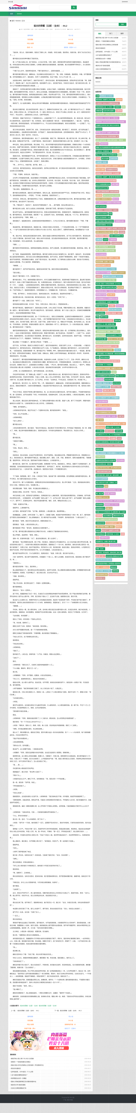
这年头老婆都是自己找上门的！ (106, 412)
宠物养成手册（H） (71, 1024)
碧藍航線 (115, 571)
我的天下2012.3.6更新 (103, 272)
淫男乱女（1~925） (107, 96)
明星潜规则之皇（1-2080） (104, 107)
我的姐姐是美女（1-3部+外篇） (106, 280)
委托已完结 (104, 317)
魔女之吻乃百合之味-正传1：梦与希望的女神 (110, 501)
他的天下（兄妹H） (71, 1028)
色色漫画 (30, 39)
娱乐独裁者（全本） (102, 545)
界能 (97, 317)
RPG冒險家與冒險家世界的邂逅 (106, 180)
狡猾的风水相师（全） (103, 243)
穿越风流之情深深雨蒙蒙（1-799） (107, 346)
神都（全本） (100, 549)
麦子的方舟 (116, 383)
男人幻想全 (99, 379)
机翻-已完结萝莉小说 (116, 236)
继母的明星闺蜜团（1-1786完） (106, 269)
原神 (122, 534)
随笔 (123, 107)
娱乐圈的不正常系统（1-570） (112, 276)
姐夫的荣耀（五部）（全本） (31, 29)
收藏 (106, 486)
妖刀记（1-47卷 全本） (115, 339)
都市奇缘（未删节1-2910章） (105, 99)
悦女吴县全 (99, 486)
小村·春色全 (100, 431)
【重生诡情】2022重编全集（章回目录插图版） (111, 353)
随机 (99, 33)
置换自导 (119, 526)
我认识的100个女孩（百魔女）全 (106, 482)
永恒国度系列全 (117, 243)
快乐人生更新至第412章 (103, 409)
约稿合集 (99, 239)
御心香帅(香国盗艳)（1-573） (105, 247)
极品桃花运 (119, 306)
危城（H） (30, 47)
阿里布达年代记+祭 (102, 188)
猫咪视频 (30, 35)
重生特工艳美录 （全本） (114, 313)
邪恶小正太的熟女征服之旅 (104, 232)
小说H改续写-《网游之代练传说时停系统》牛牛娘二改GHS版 (110, 115)
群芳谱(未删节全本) (115, 309)
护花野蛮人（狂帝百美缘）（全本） (107, 210)
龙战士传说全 (100, 335)
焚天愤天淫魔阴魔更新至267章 (105, 394)
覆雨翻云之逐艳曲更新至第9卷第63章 (107, 361)
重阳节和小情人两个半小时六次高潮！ (23, 1058)
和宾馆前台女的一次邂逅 (103, 58)
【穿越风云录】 (120, 221)
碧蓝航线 (116, 151)
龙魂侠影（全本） (101, 162)
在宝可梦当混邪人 (109, 110)
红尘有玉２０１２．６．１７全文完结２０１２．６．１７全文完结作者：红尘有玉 (110, 435)
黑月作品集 (105, 158)
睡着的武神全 (109, 431)
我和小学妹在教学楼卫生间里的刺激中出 (108, 62)
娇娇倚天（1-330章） (103, 387)
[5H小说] (18, 8)
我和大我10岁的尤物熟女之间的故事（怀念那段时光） (28, 1065)
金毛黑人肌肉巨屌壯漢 (103, 372)
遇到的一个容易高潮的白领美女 (21, 1062)
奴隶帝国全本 (100, 534)
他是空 (114, 372)
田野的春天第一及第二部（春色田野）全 (108, 475)
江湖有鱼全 (112, 239)
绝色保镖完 (99, 504)
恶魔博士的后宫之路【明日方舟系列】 (108, 125)
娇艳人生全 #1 (120, 376)
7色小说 (70, 35)
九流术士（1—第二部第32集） (105, 324)
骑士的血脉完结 (101, 254)
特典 (110, 214)
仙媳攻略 (99, 515)
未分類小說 (111, 295)
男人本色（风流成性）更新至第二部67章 (108, 552)
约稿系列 (117, 107)
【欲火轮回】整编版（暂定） (105, 526)
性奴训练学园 (109, 379)
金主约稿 (120, 287)
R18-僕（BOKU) (110, 493)
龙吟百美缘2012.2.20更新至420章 (106, 298)
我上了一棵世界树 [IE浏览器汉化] (106, 155)
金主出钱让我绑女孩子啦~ (114, 556)
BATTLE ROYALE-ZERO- (111, 195)
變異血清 (113, 567)
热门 (110, 33)
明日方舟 (115, 199)
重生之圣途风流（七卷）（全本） (106, 416)
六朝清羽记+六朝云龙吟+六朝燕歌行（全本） (110, 166)
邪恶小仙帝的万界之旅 (109, 287)
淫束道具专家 (100, 523)
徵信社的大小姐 (118, 515)
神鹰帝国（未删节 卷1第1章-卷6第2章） (109, 177)
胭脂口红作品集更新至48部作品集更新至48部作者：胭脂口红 (110, 148)
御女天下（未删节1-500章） (111, 530)
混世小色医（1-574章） (103, 571)
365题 (119, 438)
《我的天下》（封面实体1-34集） (106, 328)
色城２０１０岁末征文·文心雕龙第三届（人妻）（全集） (110, 424)
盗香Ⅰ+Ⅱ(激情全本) (102, 567)
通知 (116, 232)
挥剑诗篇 (99, 129)
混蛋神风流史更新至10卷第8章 (105, 460)
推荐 (122, 33)
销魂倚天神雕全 (116, 387)
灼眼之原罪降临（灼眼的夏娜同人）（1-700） (110, 453)
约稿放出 (99, 390)
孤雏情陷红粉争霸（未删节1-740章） (107, 258)
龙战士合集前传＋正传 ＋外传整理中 (107, 398)
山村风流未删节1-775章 (113, 335)
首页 (11, 14)
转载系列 (99, 276)
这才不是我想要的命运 (103, 184)
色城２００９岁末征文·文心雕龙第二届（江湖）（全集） (110, 512)
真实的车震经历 (16, 1068)
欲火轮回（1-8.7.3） (102, 497)
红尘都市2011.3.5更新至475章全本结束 (108, 202)
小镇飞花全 (99, 420)
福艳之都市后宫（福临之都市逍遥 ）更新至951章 (109, 140)
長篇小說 (109, 508)
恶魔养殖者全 (105, 538)
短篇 (97, 144)
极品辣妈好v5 (100, 508)
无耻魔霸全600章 (111, 169)
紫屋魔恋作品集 (101, 295)
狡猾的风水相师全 (101, 214)
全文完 (105, 239)
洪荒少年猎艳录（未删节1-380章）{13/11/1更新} (110, 229)
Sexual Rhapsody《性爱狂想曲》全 (107, 136)
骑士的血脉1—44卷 (102, 236)
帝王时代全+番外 (101, 339)
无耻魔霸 (113, 438)
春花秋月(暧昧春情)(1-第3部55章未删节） (109, 442)
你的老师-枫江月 (115, 545)
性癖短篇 (119, 99)
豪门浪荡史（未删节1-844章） (105, 250)
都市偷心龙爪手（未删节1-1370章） (107, 133)
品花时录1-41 (100, 578)
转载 (97, 538)
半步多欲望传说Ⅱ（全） (114, 523)
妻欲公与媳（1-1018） (113, 427)
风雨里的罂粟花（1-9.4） (104, 225)
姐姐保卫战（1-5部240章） (104, 350)
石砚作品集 (118, 431)
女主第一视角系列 (101, 309)
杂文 (97, 357)
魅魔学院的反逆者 (101, 306)
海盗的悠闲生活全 (101, 574)
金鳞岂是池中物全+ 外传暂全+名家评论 (108, 563)
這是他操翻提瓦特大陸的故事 (105, 376)
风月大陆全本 (105, 357)
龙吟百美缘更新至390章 (116, 574)
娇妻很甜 (70, 43)
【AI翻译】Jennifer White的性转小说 (107, 405)
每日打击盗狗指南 (101, 479)
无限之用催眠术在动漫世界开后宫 (106, 519)
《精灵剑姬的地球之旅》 (104, 471)
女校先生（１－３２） (112, 504)
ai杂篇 (98, 158)
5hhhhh (19, 14)
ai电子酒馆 (115, 184)
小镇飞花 (121, 416)
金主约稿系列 (107, 515)
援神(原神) (99, 449)
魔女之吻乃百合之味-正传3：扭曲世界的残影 (110, 445)
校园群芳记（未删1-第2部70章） (106, 541)
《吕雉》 (112, 306)
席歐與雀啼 (104, 144)
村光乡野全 (120, 460)
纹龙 (119, 155)
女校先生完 (113, 158)
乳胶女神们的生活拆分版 (104, 560)
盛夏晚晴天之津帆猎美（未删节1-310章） (109, 368)
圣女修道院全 (100, 313)
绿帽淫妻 (99, 110)
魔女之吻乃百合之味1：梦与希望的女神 (108, 468)
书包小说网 (30, 43)
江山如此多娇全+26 (102, 438)
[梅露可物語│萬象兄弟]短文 (104, 221)
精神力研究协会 (101, 206)
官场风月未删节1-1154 (103, 265)
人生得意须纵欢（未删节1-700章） (107, 302)
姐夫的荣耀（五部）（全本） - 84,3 (71, 1010)
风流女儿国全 (100, 169)
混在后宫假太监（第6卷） (104, 464)
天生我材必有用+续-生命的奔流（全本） (108, 490)
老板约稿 (117, 320)
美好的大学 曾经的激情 (103, 65)
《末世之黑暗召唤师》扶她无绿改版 (107, 191)
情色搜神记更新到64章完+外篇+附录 (107, 342)
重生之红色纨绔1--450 (103, 217)
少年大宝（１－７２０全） (104, 320)
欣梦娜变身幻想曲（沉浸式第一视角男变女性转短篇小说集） (110, 291)
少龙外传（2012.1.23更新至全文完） (107, 103)
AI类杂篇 (122, 232)
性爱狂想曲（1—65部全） (104, 364)
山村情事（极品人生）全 (104, 383)
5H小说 (70, 39)
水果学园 (119, 110)
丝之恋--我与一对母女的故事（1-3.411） (108, 283)
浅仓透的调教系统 (101, 401)
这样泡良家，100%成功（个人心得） (107, 51)
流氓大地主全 (100, 427)
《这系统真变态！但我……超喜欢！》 (108, 331)
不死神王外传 (100, 457)
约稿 (97, 96)
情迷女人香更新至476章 (103, 199)
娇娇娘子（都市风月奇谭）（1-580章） (108, 173)
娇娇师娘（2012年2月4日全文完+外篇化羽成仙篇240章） (110, 122)
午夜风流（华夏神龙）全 (104, 151)
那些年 (98, 530)
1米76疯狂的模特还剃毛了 (104, 55)
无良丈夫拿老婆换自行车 (103, 69)
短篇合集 (99, 195)
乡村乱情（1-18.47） (118, 272)
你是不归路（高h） (30, 1028)
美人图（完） (100, 556)
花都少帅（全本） (109, 390)
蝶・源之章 (99, 493)
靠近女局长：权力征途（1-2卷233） (107, 118)
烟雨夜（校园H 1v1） (70, 47)
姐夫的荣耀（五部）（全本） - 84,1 (28, 1010)
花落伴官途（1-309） (113, 534)
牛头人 (98, 287)
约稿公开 (117, 350)
